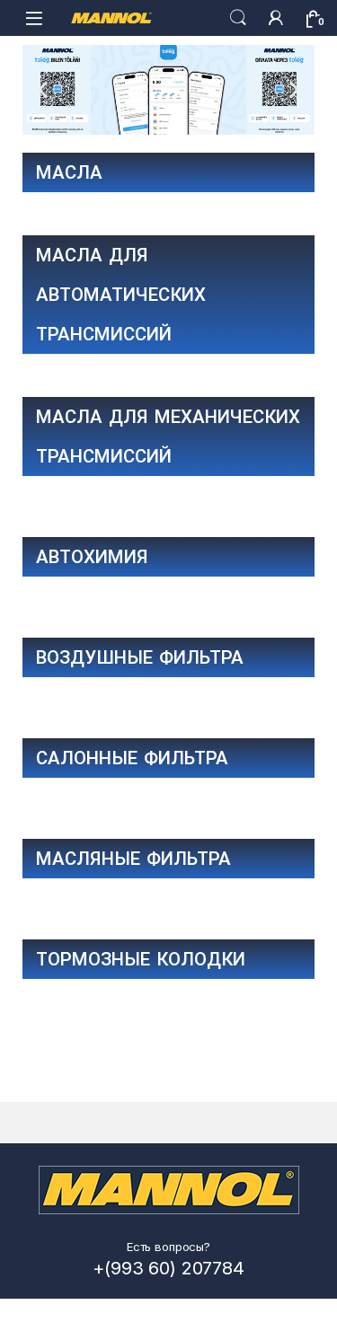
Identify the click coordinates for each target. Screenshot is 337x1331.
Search (238, 18)
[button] (42, 89)
